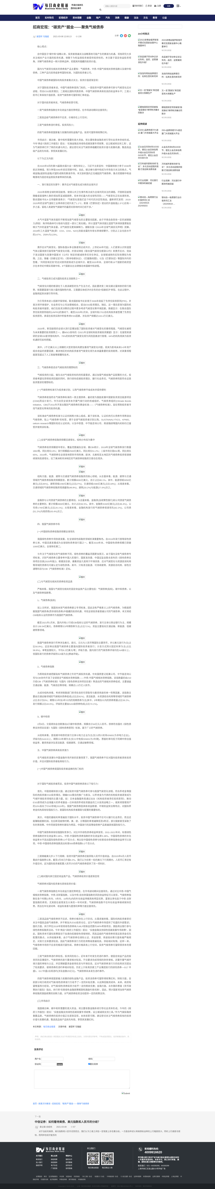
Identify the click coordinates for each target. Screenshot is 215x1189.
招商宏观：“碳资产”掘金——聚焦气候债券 (70, 1104)
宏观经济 (63, 18)
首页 (37, 18)
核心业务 (54, 1156)
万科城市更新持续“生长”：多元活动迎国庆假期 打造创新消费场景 (172, 167)
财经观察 (54, 1159)
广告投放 (54, 1168)
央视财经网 (147, 1176)
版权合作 (69, 1159)
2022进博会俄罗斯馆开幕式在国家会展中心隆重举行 (172, 43)
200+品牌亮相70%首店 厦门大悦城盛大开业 (172, 132)
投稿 (168, 6)
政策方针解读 (44, 1104)
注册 (159, 6)
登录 (149, 6)
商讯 (45, 1176)
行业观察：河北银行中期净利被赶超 (172, 182)
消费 (117, 18)
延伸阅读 (142, 124)
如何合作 (69, 1165)
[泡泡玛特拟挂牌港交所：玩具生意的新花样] (148, 78)
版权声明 (39, 1165)
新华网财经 (72, 1179)
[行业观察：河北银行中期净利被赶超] (148, 185)
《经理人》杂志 (99, 1176)
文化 (145, 18)
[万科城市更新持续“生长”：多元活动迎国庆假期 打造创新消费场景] (148, 168)
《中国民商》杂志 (112, 1176)
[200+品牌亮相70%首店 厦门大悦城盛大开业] (148, 135)
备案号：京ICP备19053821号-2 (122, 1186)
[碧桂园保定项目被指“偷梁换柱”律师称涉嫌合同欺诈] (148, 112)
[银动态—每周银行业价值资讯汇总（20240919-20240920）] (148, 202)
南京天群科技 (147, 1186)
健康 (126, 18)
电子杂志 (54, 1165)
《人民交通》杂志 (126, 1176)
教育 (155, 18)
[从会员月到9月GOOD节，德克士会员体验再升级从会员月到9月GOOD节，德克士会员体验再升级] (148, 152)
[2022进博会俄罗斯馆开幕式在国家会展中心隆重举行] (148, 45)
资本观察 (77, 18)
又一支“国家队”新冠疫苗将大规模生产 (171, 92)
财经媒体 (54, 1162)
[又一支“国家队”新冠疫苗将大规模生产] (148, 95)
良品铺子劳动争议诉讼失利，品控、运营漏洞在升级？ (172, 60)
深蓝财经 (69, 1176)
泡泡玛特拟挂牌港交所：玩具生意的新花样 (172, 75)
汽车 (108, 18)
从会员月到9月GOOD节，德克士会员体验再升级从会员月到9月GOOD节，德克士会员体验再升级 (172, 150)
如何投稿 (69, 1168)
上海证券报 (175, 1176)
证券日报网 (156, 1176)
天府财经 (77, 1176)
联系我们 (139, 6)
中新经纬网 (63, 1179)
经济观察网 (53, 1179)
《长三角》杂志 (86, 1176)
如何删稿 (69, 1162)
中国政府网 (81, 1179)
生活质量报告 (53, 1176)
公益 (164, 18)
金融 (89, 18)
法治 (136, 18)
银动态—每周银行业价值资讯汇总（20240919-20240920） (172, 201)
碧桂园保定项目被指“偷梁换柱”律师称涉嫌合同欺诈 (172, 110)
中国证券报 (165, 1176)
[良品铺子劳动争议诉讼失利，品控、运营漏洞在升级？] (148, 61)
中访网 (61, 1176)
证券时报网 (137, 1176)
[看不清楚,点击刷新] (60, 1064)
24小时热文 (143, 34)
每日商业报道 (49, 1027)
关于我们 (39, 1156)
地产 (98, 18)
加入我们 (39, 1162)
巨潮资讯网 (44, 1179)
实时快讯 (49, 18)
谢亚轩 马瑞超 (42, 36)
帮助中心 (69, 1156)
